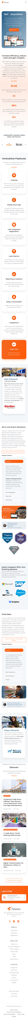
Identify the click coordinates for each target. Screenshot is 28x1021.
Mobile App (9, 500)
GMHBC (14, 982)
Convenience (14, 980)
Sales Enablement (10, 672)
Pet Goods (14, 970)
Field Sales (14, 933)
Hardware (14, 975)
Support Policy (14, 1010)
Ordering (8, 461)
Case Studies (14, 951)
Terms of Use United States (14, 1012)
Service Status (14, 959)
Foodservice (14, 967)
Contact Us (14, 944)
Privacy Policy (20, 1014)
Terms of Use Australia (9, 1014)
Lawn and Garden (14, 991)
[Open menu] (25, 2)
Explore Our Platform (13, 33)
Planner (8, 679)
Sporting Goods (14, 972)
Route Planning (10, 676)
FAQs (14, 956)
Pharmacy (14, 993)
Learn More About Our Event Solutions (13, 451)
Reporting (8, 496)
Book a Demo (13, 29)
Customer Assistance (14, 946)
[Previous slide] (2, 144)
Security (14, 1016)
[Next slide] (25, 144)
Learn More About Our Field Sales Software (14, 639)
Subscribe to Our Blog (14, 880)
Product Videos (14, 949)
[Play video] (14, 41)
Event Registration (10, 492)
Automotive (14, 996)
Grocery (14, 977)
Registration (14, 935)
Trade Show (14, 930)
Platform (14, 927)
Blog (14, 954)
